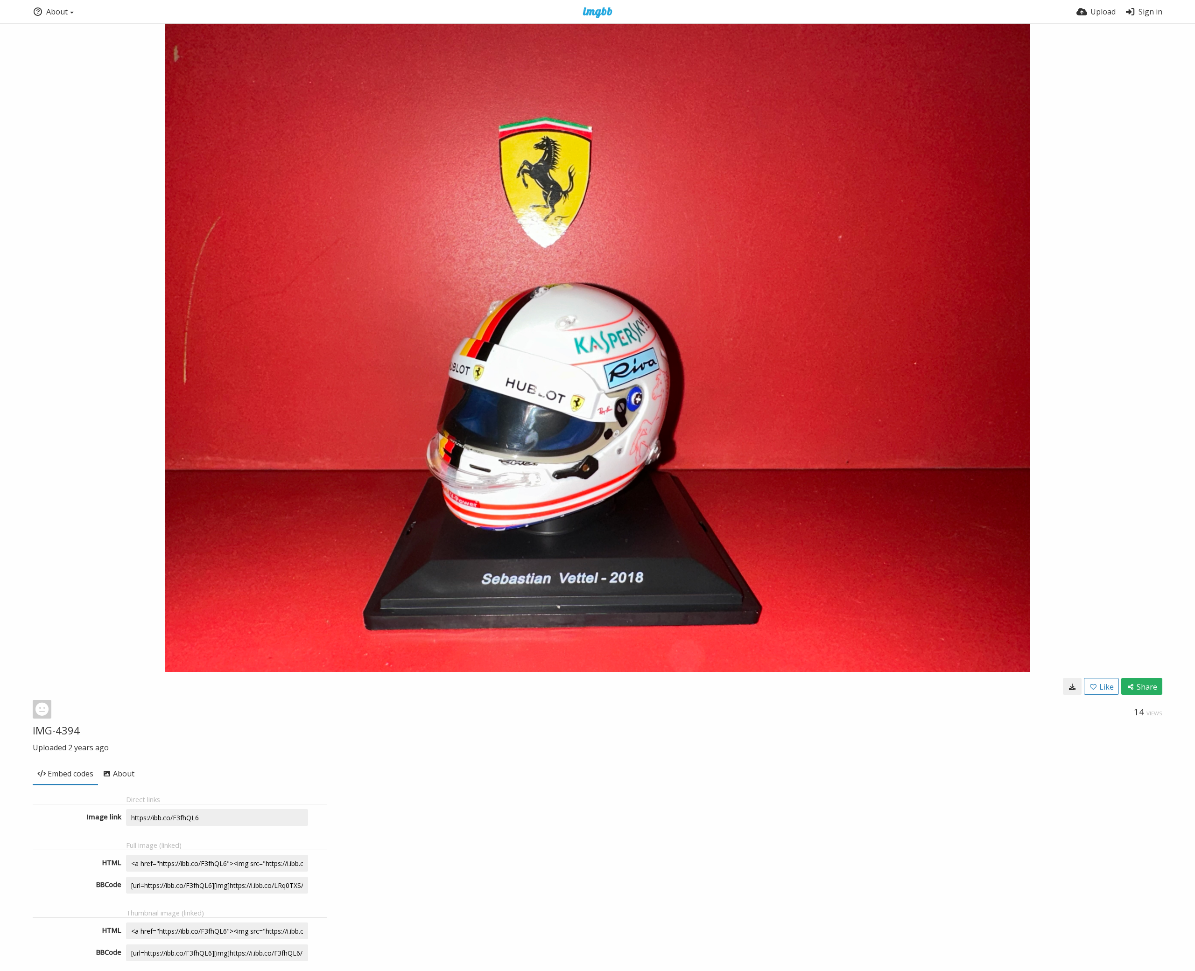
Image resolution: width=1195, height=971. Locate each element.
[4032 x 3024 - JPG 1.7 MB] (1072, 686)
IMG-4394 (56, 730)
